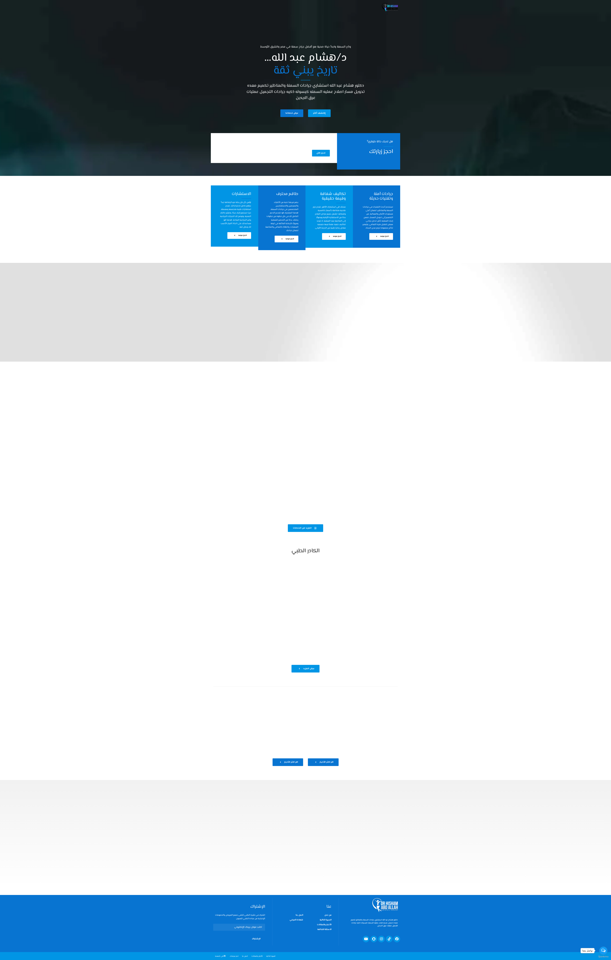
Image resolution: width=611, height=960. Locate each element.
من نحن (327, 915)
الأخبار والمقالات (324, 924)
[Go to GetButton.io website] (603, 957)
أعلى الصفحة (219, 956)
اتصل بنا (299, 915)
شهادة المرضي (296, 920)
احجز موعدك (234, 956)
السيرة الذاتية (325, 920)
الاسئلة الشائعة (324, 929)
